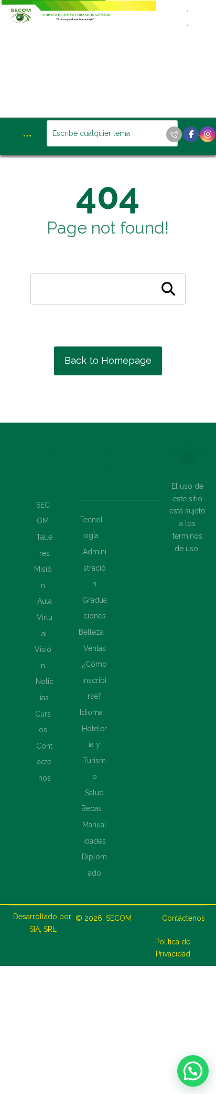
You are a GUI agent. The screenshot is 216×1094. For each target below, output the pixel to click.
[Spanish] (188, 24)
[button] (193, 1071)
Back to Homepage (108, 360)
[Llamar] (174, 134)
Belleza (91, 632)
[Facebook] (191, 134)
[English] (188, 10)
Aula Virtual (44, 617)
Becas (91, 808)
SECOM (119, 918)
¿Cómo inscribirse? (94, 680)
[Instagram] (207, 134)
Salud (94, 792)
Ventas (94, 648)
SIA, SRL (43, 929)
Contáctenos (44, 762)
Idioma (91, 712)
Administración (94, 568)
